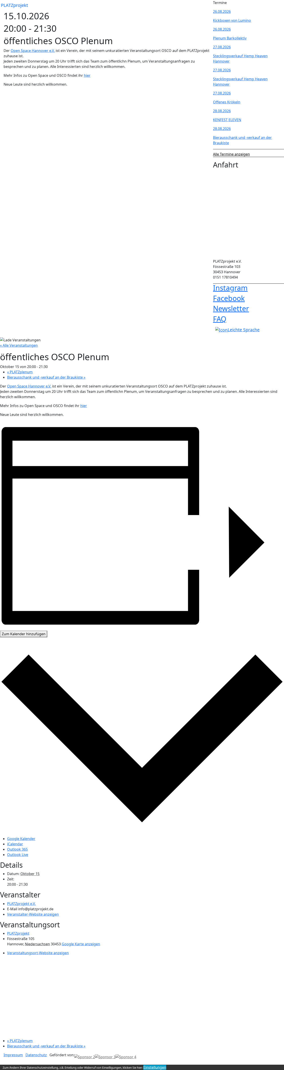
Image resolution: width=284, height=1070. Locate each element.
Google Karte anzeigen (81, 944)
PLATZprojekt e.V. (21, 903)
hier (87, 75)
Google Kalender (21, 838)
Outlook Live (17, 854)
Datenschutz (36, 1054)
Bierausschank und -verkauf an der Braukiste (46, 377)
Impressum (13, 1054)
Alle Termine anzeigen (231, 154)
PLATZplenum (20, 372)
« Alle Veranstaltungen (19, 345)
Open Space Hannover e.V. (33, 50)
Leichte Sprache (244, 330)
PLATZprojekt (14, 5)
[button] (206, 5)
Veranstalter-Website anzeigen (33, 914)
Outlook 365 (17, 849)
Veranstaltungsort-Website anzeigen (38, 952)
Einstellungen (154, 1067)
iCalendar (15, 844)
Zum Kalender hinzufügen (23, 633)
